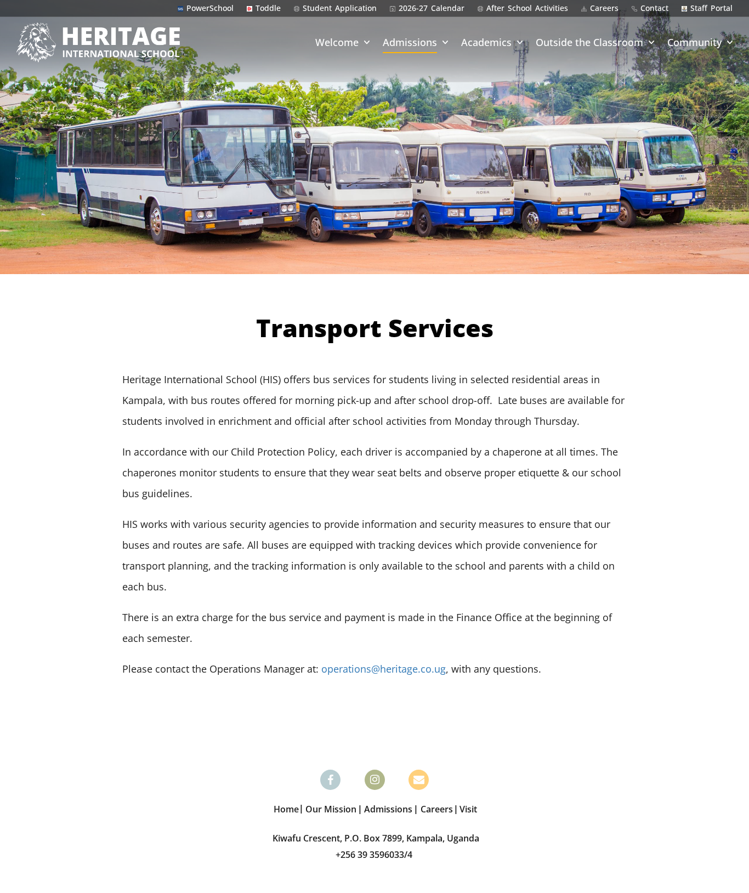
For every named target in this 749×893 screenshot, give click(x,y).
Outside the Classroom (589, 42)
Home (286, 809)
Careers (604, 8)
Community (694, 42)
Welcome (337, 42)
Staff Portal (711, 8)
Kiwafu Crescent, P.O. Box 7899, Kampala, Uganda (376, 838)
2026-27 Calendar (431, 8)
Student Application (340, 8)
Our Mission (330, 809)
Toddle (268, 8)
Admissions (410, 42)
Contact (654, 8)
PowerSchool (210, 8)
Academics (486, 42)
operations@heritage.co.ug (383, 668)
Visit (468, 809)
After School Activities (527, 8)
